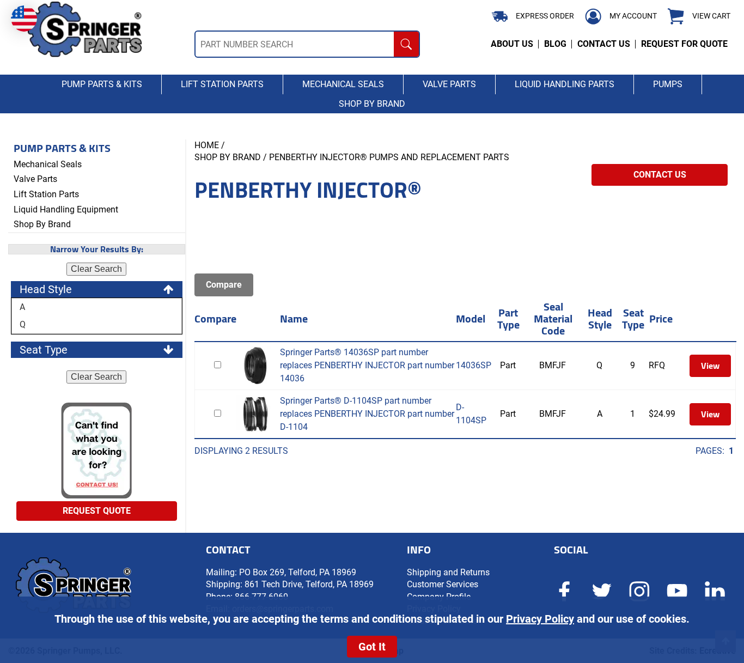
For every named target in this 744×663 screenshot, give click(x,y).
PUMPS (667, 84)
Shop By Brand (42, 224)
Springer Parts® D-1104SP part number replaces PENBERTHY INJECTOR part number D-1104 (367, 414)
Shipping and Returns (448, 572)
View (710, 365)
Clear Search (96, 268)
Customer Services (442, 584)
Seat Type (633, 318)
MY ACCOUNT (633, 15)
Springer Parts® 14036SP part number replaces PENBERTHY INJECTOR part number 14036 (367, 365)
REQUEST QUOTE (97, 511)
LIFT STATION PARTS (222, 84)
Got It (372, 646)
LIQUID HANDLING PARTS (564, 84)
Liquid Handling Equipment (66, 209)
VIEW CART (711, 16)
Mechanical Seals (48, 164)
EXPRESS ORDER (545, 15)
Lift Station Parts (46, 194)
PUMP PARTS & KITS (102, 84)
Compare (215, 318)
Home (206, 145)
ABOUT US (512, 44)
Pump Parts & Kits (62, 148)
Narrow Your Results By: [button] (96, 249)
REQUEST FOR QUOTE (684, 44)
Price (661, 318)
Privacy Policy (540, 618)
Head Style (600, 318)
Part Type (508, 318)
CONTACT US (603, 44)
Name (294, 318)
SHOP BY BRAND (372, 104)
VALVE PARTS (449, 84)
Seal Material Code (553, 318)
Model (470, 318)
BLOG (555, 44)
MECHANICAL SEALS (343, 84)
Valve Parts (35, 179)
